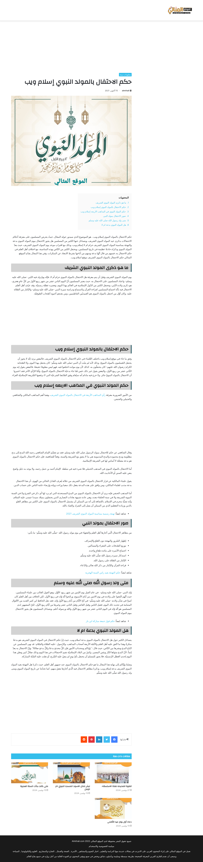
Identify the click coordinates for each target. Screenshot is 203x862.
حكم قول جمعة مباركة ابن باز (100, 621)
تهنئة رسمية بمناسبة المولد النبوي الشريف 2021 (90, 513)
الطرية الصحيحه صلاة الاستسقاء (117, 786)
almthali (125, 90)
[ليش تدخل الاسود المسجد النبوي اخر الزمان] (71, 772)
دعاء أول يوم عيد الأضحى (119, 822)
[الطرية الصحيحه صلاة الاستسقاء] (113, 772)
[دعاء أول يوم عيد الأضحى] (113, 808)
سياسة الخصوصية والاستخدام (101, 846)
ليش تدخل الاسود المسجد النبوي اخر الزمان (72, 787)
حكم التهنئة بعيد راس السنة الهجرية (102, 572)
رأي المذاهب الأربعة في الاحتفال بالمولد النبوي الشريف (77, 394)
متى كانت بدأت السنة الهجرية (34, 786)
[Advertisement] (101, 46)
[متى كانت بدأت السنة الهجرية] (29, 772)
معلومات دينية (125, 74)
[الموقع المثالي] (179, 10)
